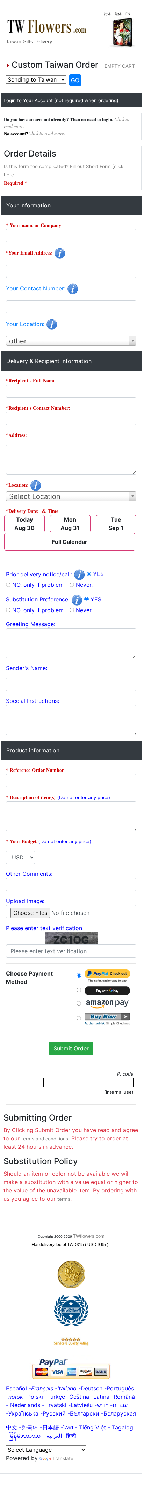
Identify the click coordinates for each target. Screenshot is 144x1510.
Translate (62, 1458)
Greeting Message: (30, 624)
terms (63, 1199)
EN (127, 14)
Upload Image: (25, 900)
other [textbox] (18, 341)
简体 (107, 14)
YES (98, 573)
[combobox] (71, 341)
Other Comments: (29, 873)
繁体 (118, 14)
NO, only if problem (38, 584)
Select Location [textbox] (34, 496)
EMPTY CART (120, 66)
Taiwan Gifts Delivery (29, 41)
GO (75, 80)
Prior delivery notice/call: (40, 574)
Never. (84, 584)
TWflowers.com (89, 1236)
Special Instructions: (32, 700)
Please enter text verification (44, 928)
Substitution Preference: (38, 599)
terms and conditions (44, 1138)
